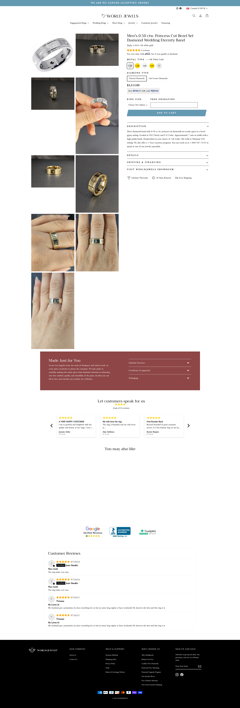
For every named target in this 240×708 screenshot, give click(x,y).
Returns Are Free (147, 659)
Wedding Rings (100, 23)
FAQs (107, 668)
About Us (73, 655)
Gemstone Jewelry (149, 23)
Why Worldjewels (148, 655)
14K (130, 66)
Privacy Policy (110, 663)
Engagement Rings (78, 23)
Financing (165, 23)
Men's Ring (117, 23)
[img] (121, 404)
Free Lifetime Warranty (150, 680)
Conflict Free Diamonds (150, 663)
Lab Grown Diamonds (158, 78)
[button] (134, 50)
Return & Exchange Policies (115, 672)
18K (145, 66)
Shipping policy (111, 659)
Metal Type (145, 60)
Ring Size (134, 99)
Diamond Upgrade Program (151, 672)
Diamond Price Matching (150, 668)
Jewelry (132, 23)
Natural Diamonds (137, 78)
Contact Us (73, 659)
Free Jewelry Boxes (148, 676)
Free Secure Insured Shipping (152, 684)
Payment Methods (112, 655)
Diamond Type (138, 73)
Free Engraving (162, 99)
